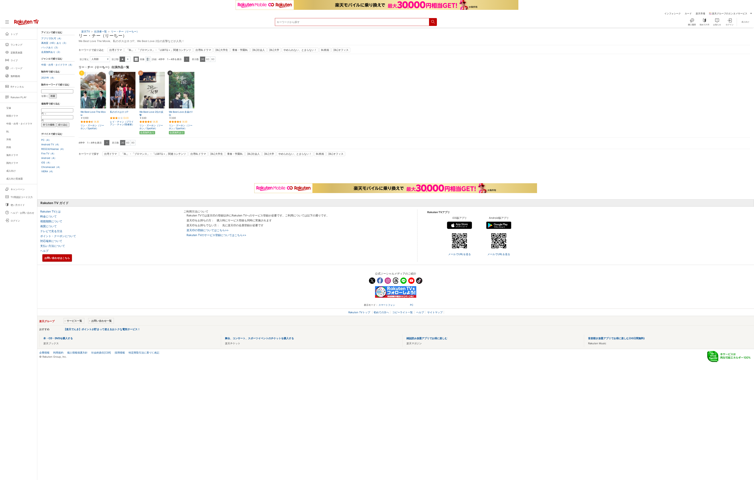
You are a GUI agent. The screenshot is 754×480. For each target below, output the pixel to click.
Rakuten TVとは (50, 211)
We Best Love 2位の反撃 (151, 113)
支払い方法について (52, 245)
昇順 (122, 59)
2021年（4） (48, 77)
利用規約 (58, 352)
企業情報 (44, 352)
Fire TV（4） (48, 153)
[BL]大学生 (221, 50)
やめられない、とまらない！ (300, 50)
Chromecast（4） (51, 167)
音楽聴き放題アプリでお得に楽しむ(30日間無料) (616, 338)
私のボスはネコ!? (119, 111)
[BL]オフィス (341, 50)
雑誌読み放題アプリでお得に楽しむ (426, 338)
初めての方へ (381, 312)
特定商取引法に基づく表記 (144, 352)
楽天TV (85, 31)
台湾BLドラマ (203, 50)
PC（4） (46, 140)
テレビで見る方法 (51, 231)
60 (207, 59)
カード (688, 13)
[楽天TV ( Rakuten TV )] (26, 23)
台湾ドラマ (115, 50)
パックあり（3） (50, 47)
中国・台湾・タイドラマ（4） (57, 64)
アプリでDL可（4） (51, 38)
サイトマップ (435, 312)
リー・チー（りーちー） (125, 31)
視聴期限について (51, 221)
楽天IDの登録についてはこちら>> (208, 230)
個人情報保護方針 (77, 352)
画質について (48, 226)
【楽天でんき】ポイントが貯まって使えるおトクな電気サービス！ (102, 329)
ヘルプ (44, 250)
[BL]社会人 (258, 50)
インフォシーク (672, 13)
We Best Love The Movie (93, 113)
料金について (48, 216)
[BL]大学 (274, 50)
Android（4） (49, 158)
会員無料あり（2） (51, 52)
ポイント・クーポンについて (58, 236)
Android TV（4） (50, 144)
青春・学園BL (240, 50)
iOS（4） (46, 162)
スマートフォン (387, 304)
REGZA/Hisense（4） (53, 149)
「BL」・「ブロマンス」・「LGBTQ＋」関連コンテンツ (158, 50)
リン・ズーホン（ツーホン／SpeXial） (92, 127)
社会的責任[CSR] (101, 352)
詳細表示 (148, 59)
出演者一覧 (100, 31)
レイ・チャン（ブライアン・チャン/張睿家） (122, 123)
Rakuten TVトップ (359, 312)
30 (202, 59)
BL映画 (325, 50)
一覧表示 (136, 59)
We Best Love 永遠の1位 (181, 113)
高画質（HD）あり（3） (54, 43)
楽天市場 (700, 13)
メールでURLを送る (459, 254)
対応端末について (51, 241)
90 (212, 59)
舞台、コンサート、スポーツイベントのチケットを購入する (259, 338)
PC (411, 304)
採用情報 (120, 352)
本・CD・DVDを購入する (58, 338)
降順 (127, 59)
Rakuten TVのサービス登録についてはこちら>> (216, 235)
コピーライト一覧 (402, 312)
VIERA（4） (47, 171)
